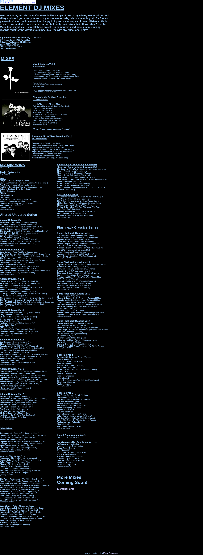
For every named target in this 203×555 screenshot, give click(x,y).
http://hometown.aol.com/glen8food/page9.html (20, 3)
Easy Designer (110, 553)
